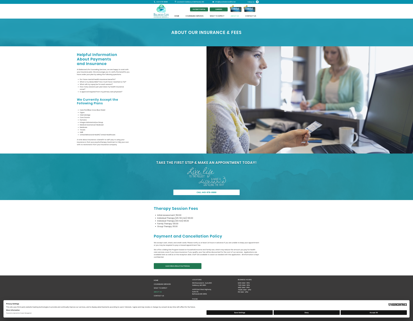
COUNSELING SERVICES (162, 284)
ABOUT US (158, 292)
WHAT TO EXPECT (160, 288)
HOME (156, 280)
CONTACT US (159, 296)
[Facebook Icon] (257, 1)
